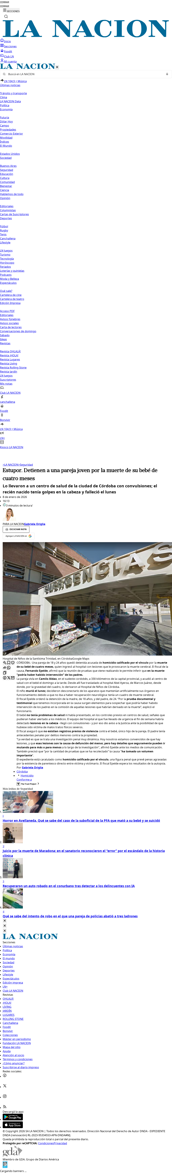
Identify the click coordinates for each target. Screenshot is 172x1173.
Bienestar (6, 186)
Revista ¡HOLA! (9, 355)
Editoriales (6, 206)
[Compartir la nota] (5, 668)
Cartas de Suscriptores (14, 214)
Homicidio (27, 775)
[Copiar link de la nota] (5, 673)
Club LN (9, 56)
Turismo (5, 254)
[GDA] (12, 1155)
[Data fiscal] (5, 1167)
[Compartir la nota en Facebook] (5, 678)
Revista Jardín (8, 371)
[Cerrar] (57, 67)
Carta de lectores (11, 327)
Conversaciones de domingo (18, 331)
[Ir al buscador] (6, 16)
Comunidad (7, 182)
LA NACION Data (10, 101)
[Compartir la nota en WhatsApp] (9, 668)
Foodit (8, 51)
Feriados (5, 267)
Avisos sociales (9, 323)
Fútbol (4, 226)
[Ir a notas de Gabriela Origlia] (86, 515)
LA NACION (10, 465)
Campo (4, 125)
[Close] (5, 921)
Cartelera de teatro (12, 299)
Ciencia (4, 190)
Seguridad (6, 170)
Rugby (4, 230)
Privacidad (60, 1143)
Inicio (7, 41)
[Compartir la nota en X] (9, 678)
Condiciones (46, 1143)
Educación (6, 174)
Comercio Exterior (11, 133)
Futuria (4, 117)
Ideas (3, 339)
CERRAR (4, 2)
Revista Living (8, 363)
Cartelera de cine (11, 295)
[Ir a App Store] (13, 1127)
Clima (3, 97)
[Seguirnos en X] (5, 1087)
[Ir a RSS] (5, 1107)
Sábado (5, 335)
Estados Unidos (10, 154)
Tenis (3, 234)
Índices (4, 142)
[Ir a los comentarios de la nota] (13, 663)
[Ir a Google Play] (13, 1119)
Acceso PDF (7, 311)
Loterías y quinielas (12, 271)
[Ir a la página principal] (86, 36)
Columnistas (8, 210)
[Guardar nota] (9, 663)
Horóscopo (7, 263)
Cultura (4, 178)
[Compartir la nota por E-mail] (13, 678)
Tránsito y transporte (13, 93)
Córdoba (22, 771)
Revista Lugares (10, 359)
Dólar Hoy (6, 121)
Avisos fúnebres (10, 319)
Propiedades (8, 129)
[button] (86, 256)
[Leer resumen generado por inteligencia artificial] (5, 663)
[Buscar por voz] (167, 74)
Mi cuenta (10, 61)
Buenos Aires (8, 166)
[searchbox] (84, 74)
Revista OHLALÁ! (10, 351)
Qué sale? (6, 291)
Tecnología (7, 258)
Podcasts (6, 275)
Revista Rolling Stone (13, 367)
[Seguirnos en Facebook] (5, 1076)
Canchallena (7, 238)
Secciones (10, 46)
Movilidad (6, 137)
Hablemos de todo (12, 194)
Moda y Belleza (9, 279)
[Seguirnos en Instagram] (5, 1097)
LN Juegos (6, 250)
